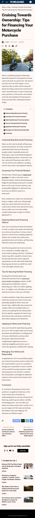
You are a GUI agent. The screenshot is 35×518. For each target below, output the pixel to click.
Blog (8, 7)
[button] (22, 450)
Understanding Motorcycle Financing (16, 113)
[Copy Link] (16, 46)
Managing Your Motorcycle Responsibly (17, 130)
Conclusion (9, 133)
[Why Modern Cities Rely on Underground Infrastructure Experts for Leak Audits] (28, 488)
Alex (7, 42)
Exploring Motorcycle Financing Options (17, 120)
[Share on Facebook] (5, 46)
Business (4, 471)
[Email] (12, 46)
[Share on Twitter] (9, 46)
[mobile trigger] (3, 2)
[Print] (31, 420)
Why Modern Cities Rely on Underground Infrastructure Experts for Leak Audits (10, 489)
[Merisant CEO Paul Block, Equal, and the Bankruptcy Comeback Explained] (28, 466)
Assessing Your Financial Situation (16, 116)
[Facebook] (5, 450)
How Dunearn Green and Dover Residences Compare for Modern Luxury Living (11, 500)
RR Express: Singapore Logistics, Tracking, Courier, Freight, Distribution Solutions (11, 477)
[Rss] (13, 450)
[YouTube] (10, 450)
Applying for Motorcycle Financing (16, 126)
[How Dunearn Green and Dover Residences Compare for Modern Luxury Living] (28, 499)
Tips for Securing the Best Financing (16, 123)
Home (4, 7)
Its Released (16, 2)
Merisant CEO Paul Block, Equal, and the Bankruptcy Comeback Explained (12, 466)
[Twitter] (7, 450)
